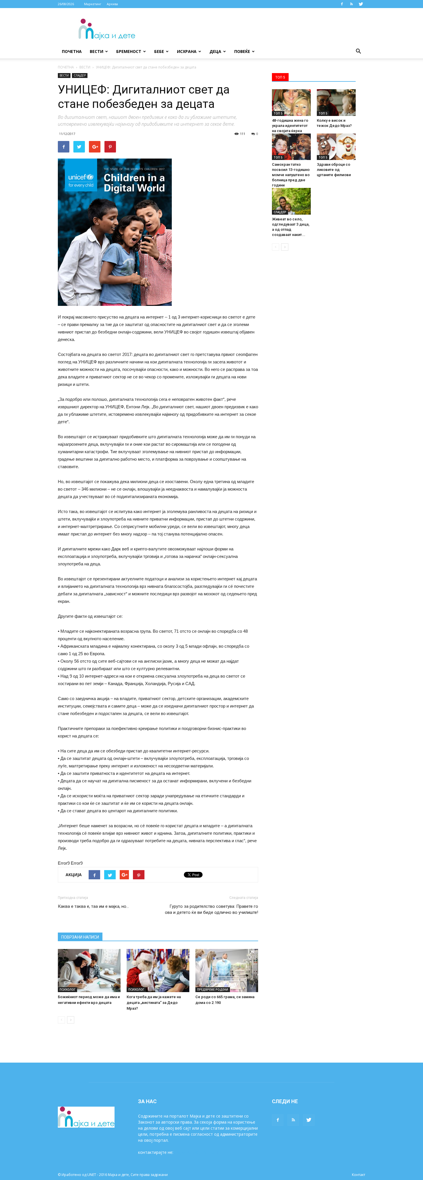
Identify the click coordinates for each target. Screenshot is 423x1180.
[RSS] (351, 4)
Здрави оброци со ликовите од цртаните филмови (334, 169)
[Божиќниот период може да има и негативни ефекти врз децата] (89, 970)
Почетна (72, 51)
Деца (215, 51)
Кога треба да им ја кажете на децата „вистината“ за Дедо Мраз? (154, 1003)
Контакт (358, 1174)
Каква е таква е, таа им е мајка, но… (93, 906)
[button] (358, 51)
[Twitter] (361, 4)
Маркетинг (92, 4)
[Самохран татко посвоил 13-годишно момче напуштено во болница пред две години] (291, 147)
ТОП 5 (278, 113)
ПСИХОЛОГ (67, 990)
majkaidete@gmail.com (196, 1152)
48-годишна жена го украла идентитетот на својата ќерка (290, 125)
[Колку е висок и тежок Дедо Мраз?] (336, 102)
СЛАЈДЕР (80, 75)
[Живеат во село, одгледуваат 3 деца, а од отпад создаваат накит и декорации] (291, 201)
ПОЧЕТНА (66, 67)
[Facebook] (342, 4)
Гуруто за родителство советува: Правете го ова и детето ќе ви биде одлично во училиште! (211, 909)
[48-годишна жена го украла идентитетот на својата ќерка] (291, 102)
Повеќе (242, 51)
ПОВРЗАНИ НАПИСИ (80, 937)
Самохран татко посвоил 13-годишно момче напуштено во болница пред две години (291, 174)
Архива (112, 4)
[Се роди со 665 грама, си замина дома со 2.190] (226, 970)
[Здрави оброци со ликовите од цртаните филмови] (336, 147)
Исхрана (187, 51)
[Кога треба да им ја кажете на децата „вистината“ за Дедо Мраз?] (158, 970)
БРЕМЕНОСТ (128, 51)
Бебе (159, 51)
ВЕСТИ (96, 51)
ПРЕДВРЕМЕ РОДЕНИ (212, 990)
